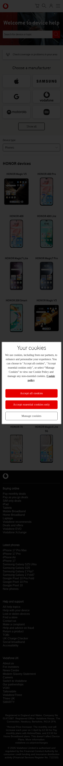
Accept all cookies (31, 393)
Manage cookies (31, 415)
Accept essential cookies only (31, 404)
